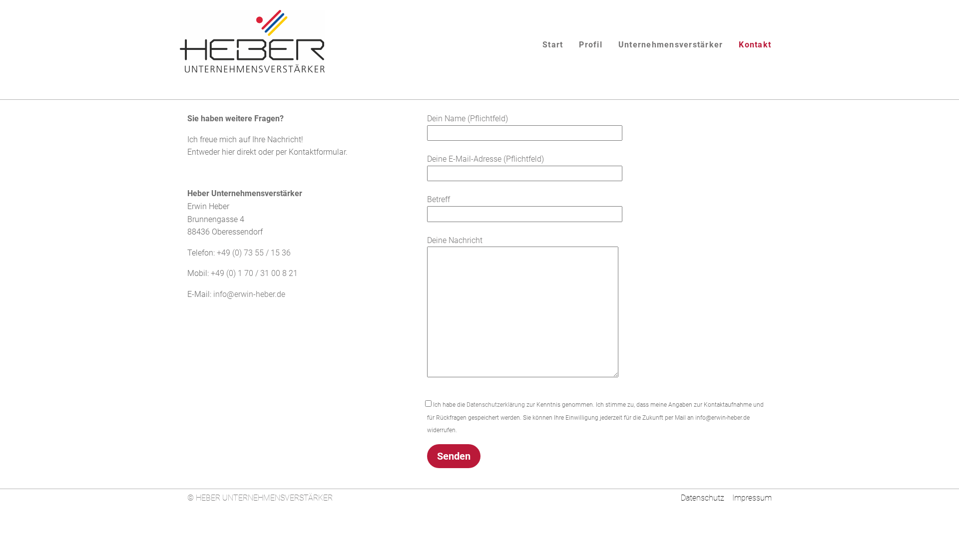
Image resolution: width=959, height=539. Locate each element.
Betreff (438, 199)
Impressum (752, 498)
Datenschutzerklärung (496, 404)
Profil (590, 44)
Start (552, 44)
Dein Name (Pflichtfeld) (467, 118)
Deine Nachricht (454, 240)
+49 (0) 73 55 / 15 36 (254, 253)
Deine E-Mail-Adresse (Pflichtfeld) (485, 159)
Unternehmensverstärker (670, 44)
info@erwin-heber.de (249, 294)
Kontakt (755, 44)
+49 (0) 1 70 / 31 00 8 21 (254, 273)
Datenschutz (700, 498)
